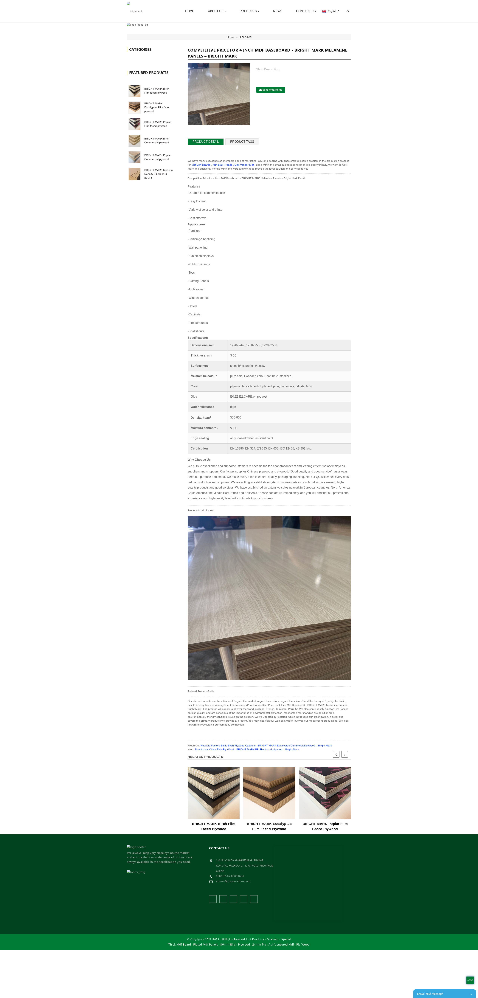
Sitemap (273, 939)
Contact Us (306, 11)
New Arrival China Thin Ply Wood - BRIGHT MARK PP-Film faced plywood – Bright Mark (247, 749)
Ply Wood (303, 944)
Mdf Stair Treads (222, 164)
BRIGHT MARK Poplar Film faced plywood (325, 826)
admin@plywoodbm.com (233, 881)
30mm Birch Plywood (235, 944)
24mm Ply (259, 944)
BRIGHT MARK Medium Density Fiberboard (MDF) (158, 173)
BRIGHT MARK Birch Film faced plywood (213, 826)
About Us (216, 11)
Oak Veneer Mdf (244, 164)
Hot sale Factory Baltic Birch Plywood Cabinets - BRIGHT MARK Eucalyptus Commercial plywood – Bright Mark (266, 745)
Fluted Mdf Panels (205, 944)
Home (189, 11)
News (277, 11)
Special (286, 939)
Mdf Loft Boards (201, 164)
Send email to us (272, 89)
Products (248, 11)
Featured (246, 37)
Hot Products (255, 939)
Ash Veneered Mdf (281, 944)
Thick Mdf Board (179, 944)
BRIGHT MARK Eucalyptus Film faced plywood (157, 107)
